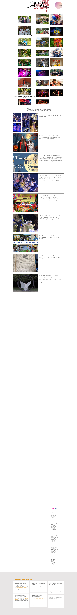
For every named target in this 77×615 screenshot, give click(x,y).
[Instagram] (53, 508)
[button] (27, 11)
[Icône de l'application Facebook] (56, 508)
